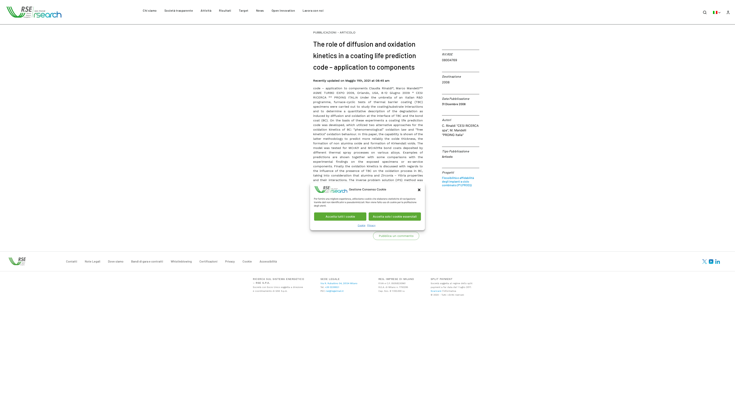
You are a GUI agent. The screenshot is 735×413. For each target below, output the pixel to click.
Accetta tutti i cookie (340, 216)
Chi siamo (150, 10)
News (260, 10)
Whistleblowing (181, 261)
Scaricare (436, 291)
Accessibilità (268, 261)
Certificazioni (208, 261)
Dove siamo (115, 261)
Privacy (371, 225)
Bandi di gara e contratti (147, 261)
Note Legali (92, 261)
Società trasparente (178, 10)
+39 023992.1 (331, 287)
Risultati (225, 10)
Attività (206, 10)
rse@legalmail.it (334, 291)
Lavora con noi (313, 10)
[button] (419, 189)
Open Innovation (283, 10)
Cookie (361, 225)
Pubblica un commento (396, 236)
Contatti (71, 261)
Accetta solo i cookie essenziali (395, 216)
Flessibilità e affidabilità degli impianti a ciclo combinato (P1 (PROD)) (458, 181)
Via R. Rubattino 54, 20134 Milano (338, 283)
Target (243, 10)
